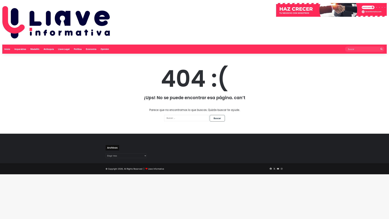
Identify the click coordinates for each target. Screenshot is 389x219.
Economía (91, 49)
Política (78, 49)
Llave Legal (64, 49)
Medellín (34, 49)
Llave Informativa (156, 169)
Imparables (20, 49)
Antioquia (49, 49)
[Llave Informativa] (56, 22)
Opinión (105, 49)
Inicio (7, 49)
